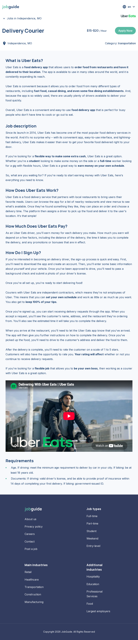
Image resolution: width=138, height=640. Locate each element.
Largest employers (98, 611)
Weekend (92, 538)
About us (30, 519)
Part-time (92, 523)
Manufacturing (34, 602)
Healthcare (32, 579)
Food (90, 603)
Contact (29, 541)
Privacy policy (34, 526)
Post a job (31, 549)
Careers (30, 534)
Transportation (34, 587)
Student (91, 531)
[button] (129, 7)
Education (93, 584)
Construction (33, 594)
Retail (28, 572)
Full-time (92, 516)
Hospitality (93, 576)
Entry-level (93, 546)
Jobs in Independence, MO (24, 18)
